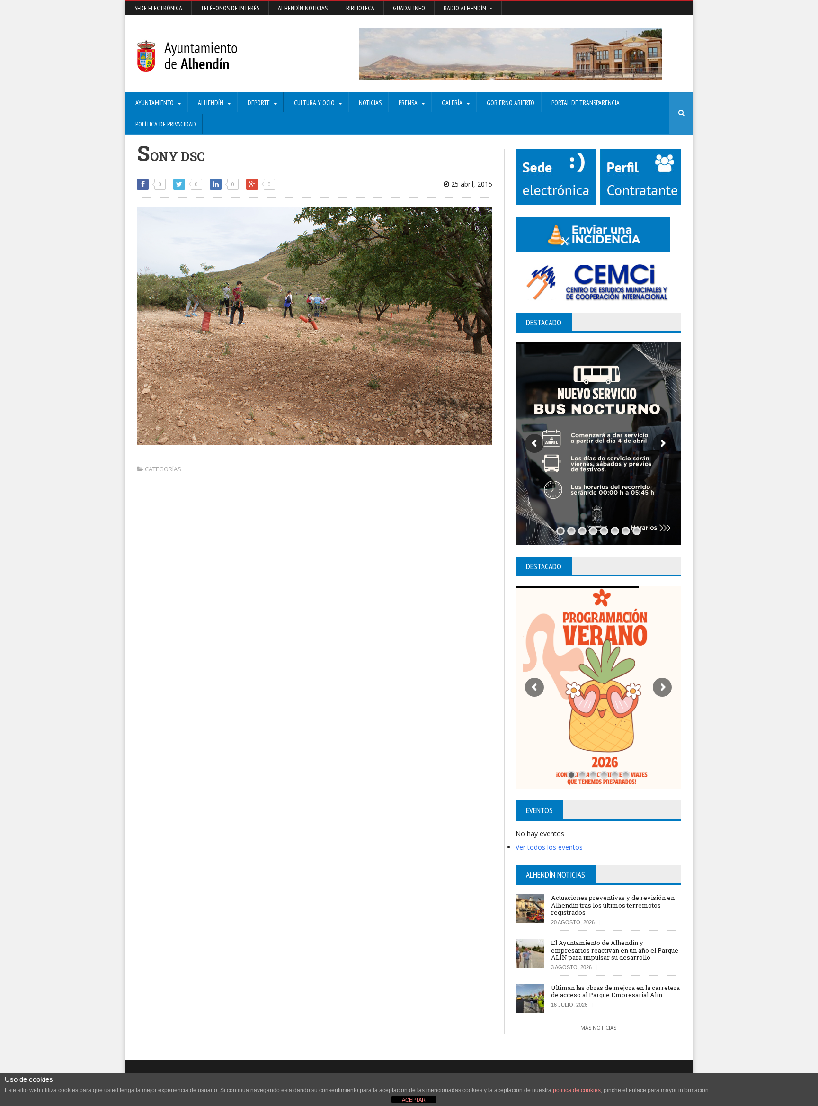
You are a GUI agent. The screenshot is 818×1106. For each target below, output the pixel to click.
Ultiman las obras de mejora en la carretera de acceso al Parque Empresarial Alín (615, 991)
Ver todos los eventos (549, 847)
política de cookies (577, 1090)
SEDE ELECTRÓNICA (158, 8)
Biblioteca (360, 8)
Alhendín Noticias (303, 8)
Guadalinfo (409, 8)
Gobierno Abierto (510, 103)
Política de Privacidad (165, 124)
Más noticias (598, 1027)
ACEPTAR (414, 1100)
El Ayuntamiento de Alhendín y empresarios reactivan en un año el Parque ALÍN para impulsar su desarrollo (614, 950)
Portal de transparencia (585, 103)
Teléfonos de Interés (230, 8)
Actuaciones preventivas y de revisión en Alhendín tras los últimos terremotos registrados (613, 905)
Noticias (370, 103)
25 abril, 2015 (470, 184)
